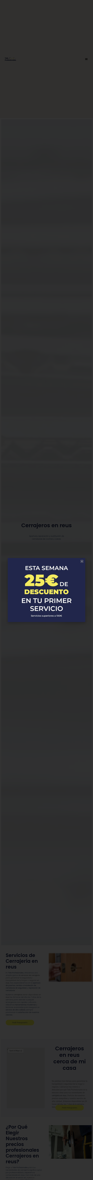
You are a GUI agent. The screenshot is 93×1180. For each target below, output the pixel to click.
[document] (46, 590)
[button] (82, 561)
